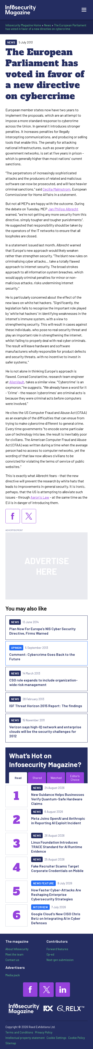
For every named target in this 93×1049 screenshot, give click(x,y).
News (47, 25)
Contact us (12, 960)
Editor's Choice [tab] (75, 777)
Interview (40, 907)
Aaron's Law (39, 497)
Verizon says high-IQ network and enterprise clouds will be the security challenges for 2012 (45, 731)
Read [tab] (18, 778)
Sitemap (10, 1043)
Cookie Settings (56, 1038)
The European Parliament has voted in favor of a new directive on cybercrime (45, 27)
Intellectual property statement (25, 1038)
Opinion (16, 647)
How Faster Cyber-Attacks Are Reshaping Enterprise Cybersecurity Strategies (56, 894)
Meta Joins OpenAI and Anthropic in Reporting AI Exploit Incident (58, 820)
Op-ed (50, 954)
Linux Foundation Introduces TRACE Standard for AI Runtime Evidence (56, 846)
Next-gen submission (60, 960)
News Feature (43, 883)
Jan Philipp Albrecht (63, 209)
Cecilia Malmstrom (56, 189)
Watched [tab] (56, 778)
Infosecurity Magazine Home (23, 25)
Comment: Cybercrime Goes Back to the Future (42, 656)
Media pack (12, 975)
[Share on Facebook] (12, 516)
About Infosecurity (16, 949)
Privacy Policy (43, 1032)
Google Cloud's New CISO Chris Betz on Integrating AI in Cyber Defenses (55, 918)
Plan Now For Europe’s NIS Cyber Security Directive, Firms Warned (42, 631)
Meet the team (14, 954)
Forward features (57, 949)
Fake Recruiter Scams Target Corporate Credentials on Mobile (57, 868)
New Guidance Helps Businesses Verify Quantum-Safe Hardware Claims (57, 799)
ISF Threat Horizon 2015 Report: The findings (45, 706)
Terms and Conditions (19, 1032)
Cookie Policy (76, 1038)
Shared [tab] (37, 778)
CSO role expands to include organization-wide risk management (43, 682)
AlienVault (16, 382)
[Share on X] (29, 516)
